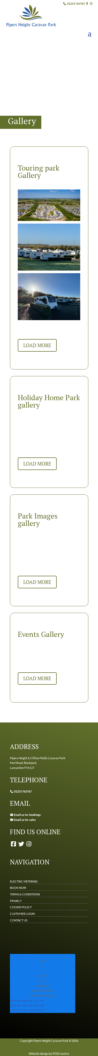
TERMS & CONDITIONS (25, 894)
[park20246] (49, 319)
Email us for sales (25, 819)
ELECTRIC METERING (24, 881)
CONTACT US (18, 920)
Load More (37, 345)
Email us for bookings (27, 814)
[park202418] (49, 269)
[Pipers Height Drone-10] (49, 219)
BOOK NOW (18, 887)
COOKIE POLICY (21, 907)
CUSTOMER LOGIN (22, 913)
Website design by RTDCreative (49, 1053)
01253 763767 (76, 3)
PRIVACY (16, 900)
